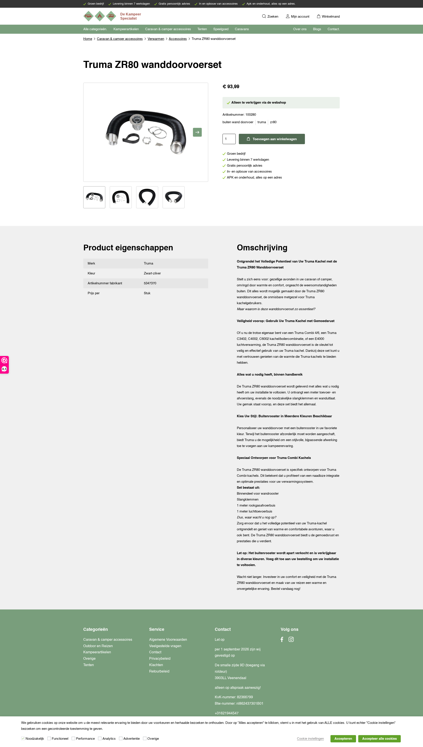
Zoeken (272, 16)
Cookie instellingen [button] (310, 738)
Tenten (202, 29)
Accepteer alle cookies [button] (379, 738)
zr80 (273, 122)
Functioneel (60, 738)
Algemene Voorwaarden (168, 640)
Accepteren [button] (343, 738)
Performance (85, 738)
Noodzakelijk (35, 738)
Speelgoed (220, 29)
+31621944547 (227, 713)
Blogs (317, 29)
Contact (155, 652)
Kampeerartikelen (126, 29)
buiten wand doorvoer (238, 122)
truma (262, 122)
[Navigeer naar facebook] (282, 641)
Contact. (334, 29)
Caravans (242, 29)
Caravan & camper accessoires (168, 29)
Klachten (156, 665)
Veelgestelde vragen (165, 646)
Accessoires (178, 39)
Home (87, 39)
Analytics (109, 738)
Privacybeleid (160, 659)
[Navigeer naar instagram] (291, 641)
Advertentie (131, 738)
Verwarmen (156, 39)
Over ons (300, 29)
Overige (89, 659)
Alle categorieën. (95, 29)
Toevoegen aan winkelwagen (275, 139)
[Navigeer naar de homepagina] (112, 16)
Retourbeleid (159, 671)
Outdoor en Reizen (98, 646)
